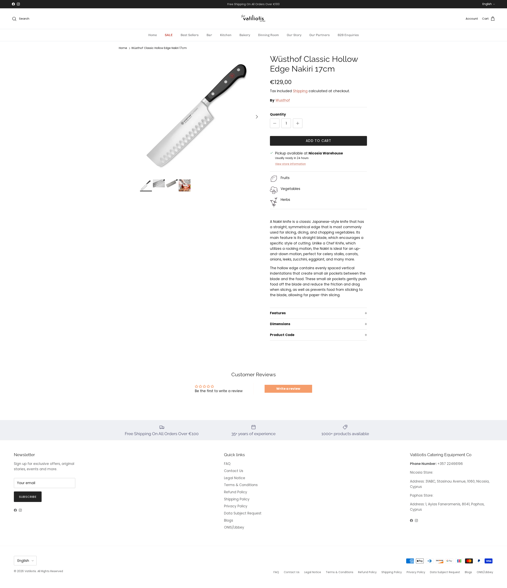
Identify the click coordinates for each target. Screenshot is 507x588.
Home (152, 35)
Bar (209, 35)
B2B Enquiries (348, 35)
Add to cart (318, 140)
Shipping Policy (237, 499)
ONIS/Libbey (234, 527)
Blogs (228, 520)
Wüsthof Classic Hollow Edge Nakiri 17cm (159, 48)
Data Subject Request (242, 513)
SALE (169, 35)
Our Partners (319, 35)
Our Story (294, 35)
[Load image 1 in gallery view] (200, 114)
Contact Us (233, 470)
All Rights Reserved (50, 571)
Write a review (288, 388)
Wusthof (282, 100)
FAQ (227, 463)
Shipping (300, 91)
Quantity (278, 114)
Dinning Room (268, 35)
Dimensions (280, 324)
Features (278, 313)
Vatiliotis (30, 571)
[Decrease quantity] (274, 123)
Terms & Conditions (241, 485)
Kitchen (226, 35)
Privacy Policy (235, 506)
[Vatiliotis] (253, 18)
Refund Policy (235, 492)
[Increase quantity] (297, 123)
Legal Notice (234, 478)
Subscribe (27, 497)
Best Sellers (190, 35)
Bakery (244, 35)
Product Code (282, 334)
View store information (290, 164)
